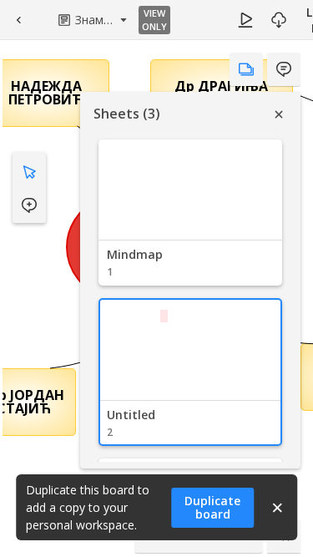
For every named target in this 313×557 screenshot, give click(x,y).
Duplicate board (212, 507)
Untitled (131, 415)
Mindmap (135, 254)
